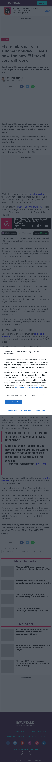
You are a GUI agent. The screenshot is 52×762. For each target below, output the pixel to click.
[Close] (47, 352)
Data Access (26, 410)
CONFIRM (13, 402)
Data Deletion (12, 410)
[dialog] (26, 381)
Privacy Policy (39, 410)
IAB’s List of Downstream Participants (29, 388)
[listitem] (26, 395)
